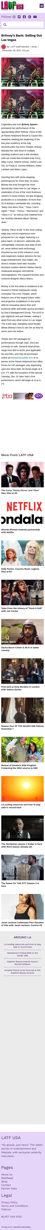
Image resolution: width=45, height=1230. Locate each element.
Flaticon (6, 1209)
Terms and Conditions (14, 1205)
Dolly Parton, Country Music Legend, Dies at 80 (20, 570)
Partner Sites (9, 1188)
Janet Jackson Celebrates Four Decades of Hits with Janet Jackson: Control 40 (22, 924)
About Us (6, 1174)
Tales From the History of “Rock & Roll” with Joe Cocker (21, 609)
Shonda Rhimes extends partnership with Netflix (20, 531)
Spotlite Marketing (22, 1227)
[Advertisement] (22, 424)
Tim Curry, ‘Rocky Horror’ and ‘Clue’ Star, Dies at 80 (20, 491)
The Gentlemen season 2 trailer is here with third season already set (21, 845)
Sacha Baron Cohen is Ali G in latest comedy (20, 649)
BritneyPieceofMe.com (21, 358)
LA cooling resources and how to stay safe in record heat (20, 806)
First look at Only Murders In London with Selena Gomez (20, 688)
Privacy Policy (9, 1202)
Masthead (7, 1177)
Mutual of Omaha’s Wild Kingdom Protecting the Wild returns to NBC (19, 766)
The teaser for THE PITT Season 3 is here (20, 884)
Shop (4, 1181)
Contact (6, 1184)
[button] (42, 6)
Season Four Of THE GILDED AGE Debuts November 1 (22, 727)
